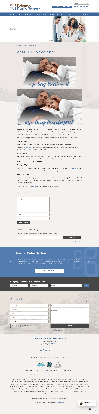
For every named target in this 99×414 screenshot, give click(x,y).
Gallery (52, 14)
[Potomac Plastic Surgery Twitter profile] (32, 357)
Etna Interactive (59, 402)
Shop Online (67, 7)
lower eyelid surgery (29, 178)
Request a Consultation (81, 7)
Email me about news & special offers (23, 325)
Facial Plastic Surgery (26, 14)
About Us (13, 14)
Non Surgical (42, 14)
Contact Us (85, 14)
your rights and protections (43, 370)
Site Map (56, 358)
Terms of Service (55, 330)
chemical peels (27, 147)
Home (18, 45)
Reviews (59, 14)
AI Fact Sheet (65, 358)
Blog (76, 14)
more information (31, 186)
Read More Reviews (49, 271)
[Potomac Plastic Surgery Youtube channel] (37, 357)
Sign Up (86, 285)
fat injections (74, 168)
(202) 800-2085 (52, 343)
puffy (60, 134)
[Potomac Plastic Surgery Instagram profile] (34, 357)
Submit (70, 326)
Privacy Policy (81, 329)
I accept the (16, 327)
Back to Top (78, 241)
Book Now (56, 7)
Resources (68, 14)
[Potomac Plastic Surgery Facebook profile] (29, 357)
